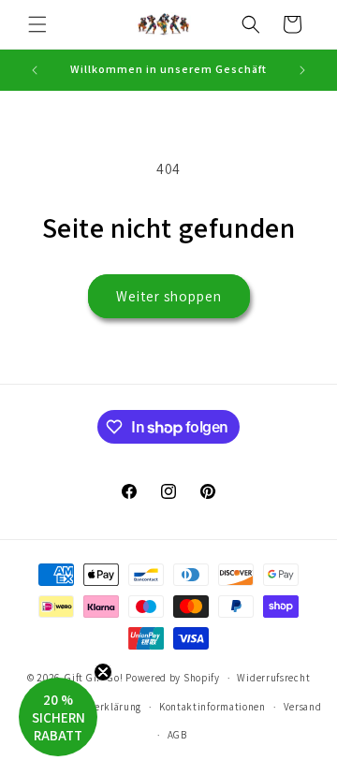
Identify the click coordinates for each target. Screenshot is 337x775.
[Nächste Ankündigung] (302, 70)
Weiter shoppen (169, 296)
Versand (303, 706)
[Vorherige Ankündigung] (34, 70)
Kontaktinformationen (212, 706)
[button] (37, 24)
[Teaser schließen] (103, 672)
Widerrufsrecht (273, 677)
